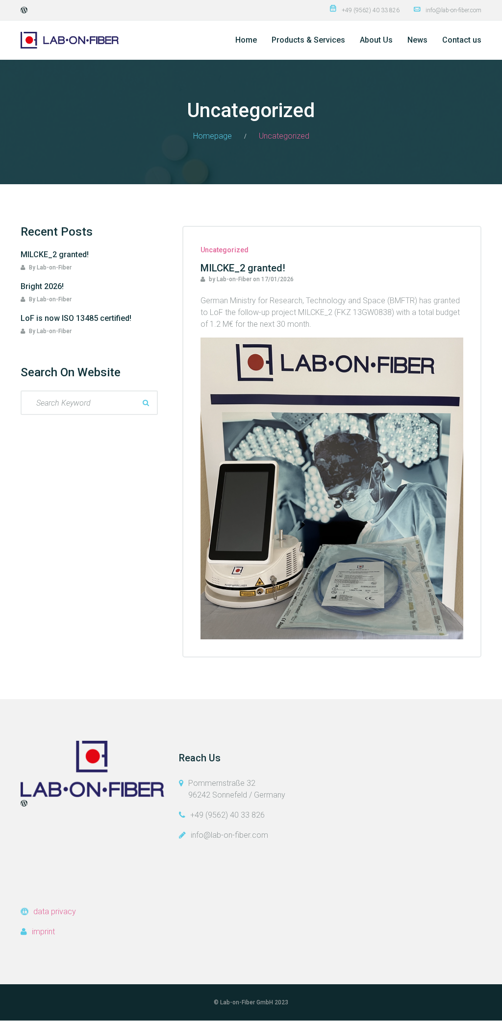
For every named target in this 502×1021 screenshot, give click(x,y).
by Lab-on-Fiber (229, 279)
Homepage (212, 136)
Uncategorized (225, 250)
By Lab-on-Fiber (49, 267)
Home (246, 40)
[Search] (145, 402)
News (417, 40)
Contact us (461, 40)
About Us (376, 40)
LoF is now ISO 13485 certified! (76, 318)
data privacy (54, 911)
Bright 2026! (42, 286)
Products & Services (308, 40)
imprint (43, 931)
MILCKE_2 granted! (243, 268)
